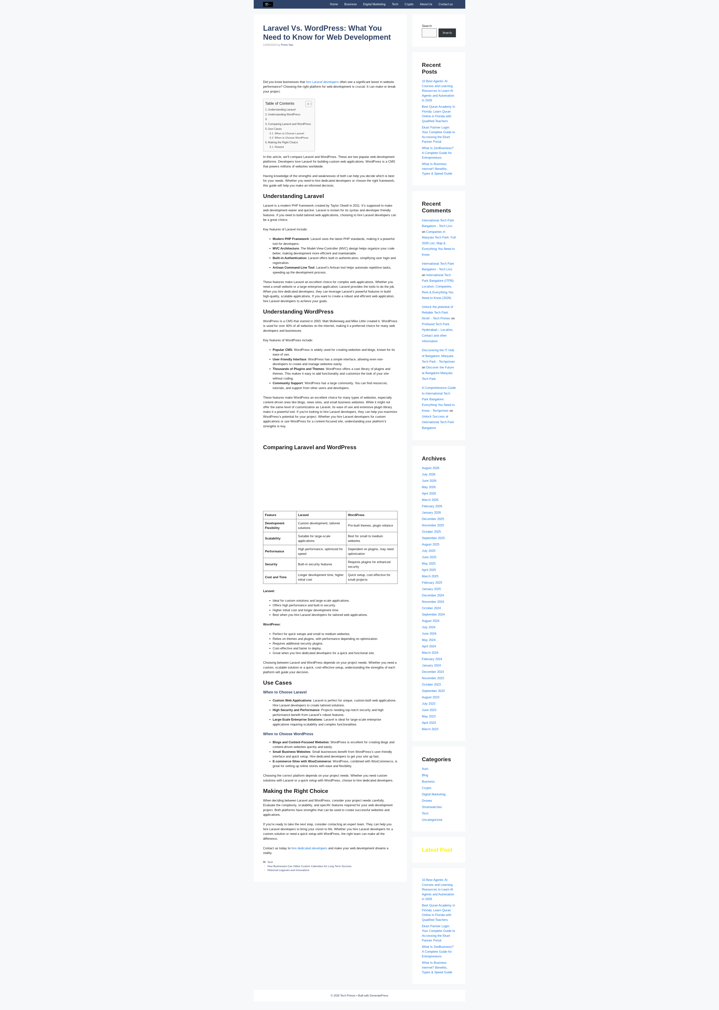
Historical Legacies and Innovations (288, 956)
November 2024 (433, 602)
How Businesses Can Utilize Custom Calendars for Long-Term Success (309, 953)
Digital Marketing (374, 4)
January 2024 (431, 665)
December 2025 (433, 519)
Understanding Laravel (281, 136)
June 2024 (429, 633)
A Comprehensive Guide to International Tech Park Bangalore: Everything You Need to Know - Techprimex (439, 399)
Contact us (446, 4)
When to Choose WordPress (291, 164)
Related (279, 173)
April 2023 (429, 723)
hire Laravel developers (322, 109)
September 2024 (433, 614)
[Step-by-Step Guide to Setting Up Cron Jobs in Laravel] (375, 909)
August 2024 (430, 621)
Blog (425, 775)
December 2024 (433, 595)
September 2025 (433, 538)
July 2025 (428, 551)
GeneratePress (379, 995)
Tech (395, 4)
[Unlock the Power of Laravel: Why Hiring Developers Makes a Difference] (284, 909)
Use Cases (275, 155)
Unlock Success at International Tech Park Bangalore (438, 422)
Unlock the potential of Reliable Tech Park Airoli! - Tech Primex (437, 312)
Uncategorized (432, 820)
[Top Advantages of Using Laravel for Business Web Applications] (331, 914)
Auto (425, 769)
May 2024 (429, 640)
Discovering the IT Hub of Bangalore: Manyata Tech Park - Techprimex (438, 355)
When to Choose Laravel (289, 160)
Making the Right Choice (283, 169)
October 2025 (431, 531)
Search (427, 26)
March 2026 (430, 500)
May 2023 (429, 716)
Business (350, 4)
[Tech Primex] (268, 4)
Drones (427, 800)
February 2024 (432, 659)
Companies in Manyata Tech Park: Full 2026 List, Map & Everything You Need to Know (439, 243)
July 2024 (428, 627)
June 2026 (429, 481)
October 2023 (431, 684)
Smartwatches (432, 807)
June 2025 (429, 557)
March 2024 (430, 652)
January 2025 (431, 589)
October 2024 (431, 608)
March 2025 (430, 576)
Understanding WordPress (284, 141)
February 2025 (432, 582)
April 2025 (429, 570)
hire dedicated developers (309, 875)
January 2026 (431, 512)
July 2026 (428, 474)
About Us (426, 4)
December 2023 (433, 672)
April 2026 (429, 493)
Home (334, 4)
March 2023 (430, 729)
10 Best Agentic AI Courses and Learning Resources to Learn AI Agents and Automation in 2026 (438, 90)
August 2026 (430, 468)
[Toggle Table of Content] (307, 131)
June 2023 (429, 710)
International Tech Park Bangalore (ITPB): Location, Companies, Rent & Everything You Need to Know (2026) (438, 286)
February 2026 (432, 506)
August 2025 (430, 544)
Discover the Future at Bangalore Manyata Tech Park (438, 373)
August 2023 (430, 697)
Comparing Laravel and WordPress (289, 150)
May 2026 (429, 487)
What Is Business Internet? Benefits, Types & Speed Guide (437, 168)
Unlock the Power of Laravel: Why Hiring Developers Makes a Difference (283, 927)
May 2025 (429, 563)
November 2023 (433, 678)
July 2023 (428, 703)
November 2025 (433, 525)
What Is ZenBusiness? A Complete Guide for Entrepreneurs (437, 152)
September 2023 (433, 691)
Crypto (409, 4)
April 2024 (429, 646)
